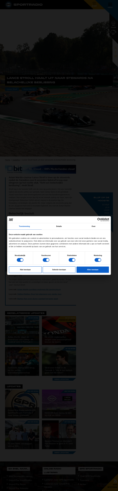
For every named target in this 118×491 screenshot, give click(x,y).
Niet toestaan (25, 270)
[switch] (46, 260)
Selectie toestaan (59, 270)
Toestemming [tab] (24, 226)
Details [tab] (59, 226)
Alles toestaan (92, 270)
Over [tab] (94, 226)
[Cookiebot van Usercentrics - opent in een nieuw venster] (99, 219)
